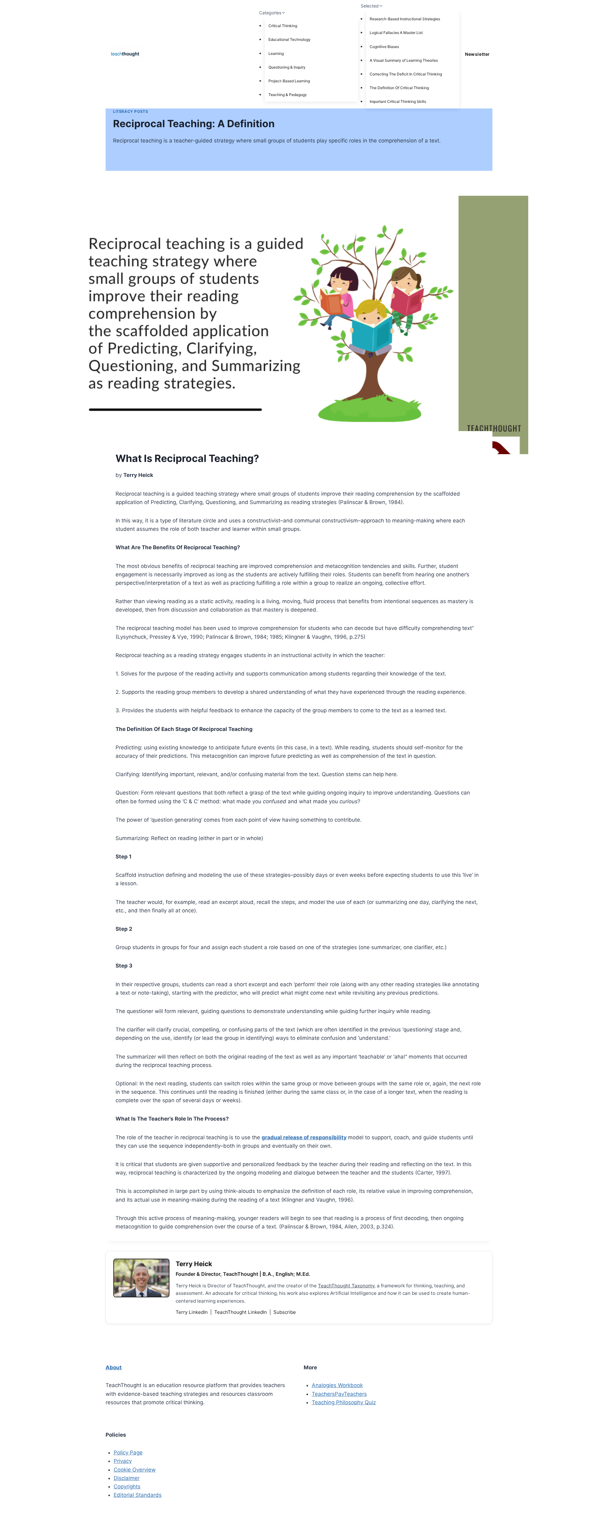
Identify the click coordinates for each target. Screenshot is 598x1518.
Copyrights (127, 1486)
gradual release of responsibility (304, 1137)
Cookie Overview (135, 1470)
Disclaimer (127, 1478)
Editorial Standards (138, 1495)
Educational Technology (289, 39)
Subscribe (284, 1312)
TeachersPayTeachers (339, 1394)
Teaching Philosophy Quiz (344, 1402)
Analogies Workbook (337, 1385)
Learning (276, 53)
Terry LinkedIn (192, 1312)
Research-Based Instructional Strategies (405, 19)
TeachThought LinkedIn (241, 1312)
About (114, 1367)
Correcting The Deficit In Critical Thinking (406, 74)
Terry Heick (194, 1264)
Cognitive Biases (384, 46)
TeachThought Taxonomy (346, 1286)
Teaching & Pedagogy (287, 94)
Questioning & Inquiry (287, 67)
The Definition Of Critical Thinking (399, 87)
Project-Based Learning (289, 81)
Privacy (123, 1461)
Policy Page (128, 1452)
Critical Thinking (282, 25)
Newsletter (477, 54)
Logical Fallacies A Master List (396, 32)
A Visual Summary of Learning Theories (404, 60)
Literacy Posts (130, 111)
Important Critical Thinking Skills (398, 101)
